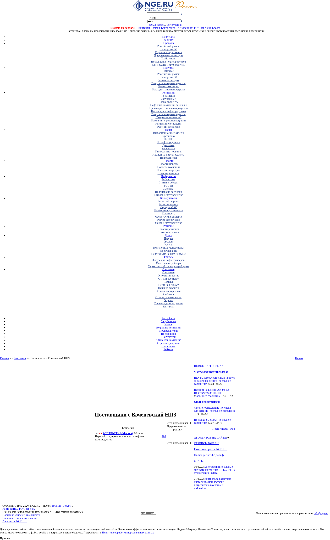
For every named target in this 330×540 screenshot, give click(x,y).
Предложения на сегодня (168, 55)
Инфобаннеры (168, 157)
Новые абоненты (168, 101)
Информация (168, 176)
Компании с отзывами (168, 123)
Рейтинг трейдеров (168, 126)
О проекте (168, 269)
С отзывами (168, 346)
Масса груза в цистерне (168, 216)
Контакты (144, 27)
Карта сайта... (10, 508)
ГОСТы (168, 185)
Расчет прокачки (168, 204)
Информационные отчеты (168, 132)
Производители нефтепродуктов (168, 108)
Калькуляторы (168, 198)
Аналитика (168, 148)
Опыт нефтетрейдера (168, 263)
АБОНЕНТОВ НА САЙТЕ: (210, 437)
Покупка (168, 67)
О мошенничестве (168, 275)
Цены (168, 129)
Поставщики (168, 333)
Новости (168, 160)
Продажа (168, 43)
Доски (168, 235)
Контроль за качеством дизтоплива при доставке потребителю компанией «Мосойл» (212, 483)
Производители (168, 330)
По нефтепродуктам (168, 142)
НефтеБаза (168, 36)
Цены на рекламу (168, 284)
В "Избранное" (184, 27)
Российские (168, 95)
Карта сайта (168, 27)
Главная (4, 358)
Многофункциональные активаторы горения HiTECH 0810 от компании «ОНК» (214, 469)
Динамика (168, 145)
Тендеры (168, 70)
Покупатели (168, 336)
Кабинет (168, 39)
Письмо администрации (168, 303)
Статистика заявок (168, 232)
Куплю (168, 241)
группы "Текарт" (62, 505)
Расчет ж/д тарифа (168, 201)
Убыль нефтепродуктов (168, 222)
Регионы (168, 225)
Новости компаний (168, 167)
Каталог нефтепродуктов (168, 194)
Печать (299, 358)
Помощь (155, 27)
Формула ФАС (168, 207)
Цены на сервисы (168, 287)
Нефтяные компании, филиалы (168, 105)
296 (164, 436)
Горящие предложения (168, 52)
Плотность (168, 213)
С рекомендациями (168, 343)
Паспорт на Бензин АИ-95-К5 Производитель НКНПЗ (211, 391)
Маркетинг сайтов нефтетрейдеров (168, 266)
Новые (168, 324)
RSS (232, 428)
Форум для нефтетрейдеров (168, 260)
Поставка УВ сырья (205, 419)
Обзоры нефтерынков (168, 291)
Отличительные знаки (168, 297)
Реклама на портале (122, 27)
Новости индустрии (168, 170)
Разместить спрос (168, 86)
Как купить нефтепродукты (168, 89)
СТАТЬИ (199, 460)
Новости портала (168, 163)
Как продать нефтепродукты (168, 64)
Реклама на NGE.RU (14, 521)
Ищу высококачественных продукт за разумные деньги (214, 379)
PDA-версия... (27, 508)
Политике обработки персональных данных (128, 532)
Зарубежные (168, 98)
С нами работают (168, 278)
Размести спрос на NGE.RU (210, 449)
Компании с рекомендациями (168, 120)
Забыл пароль (157, 24)
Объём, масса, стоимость (168, 210)
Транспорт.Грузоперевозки (168, 247)
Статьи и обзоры (168, 182)
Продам (168, 238)
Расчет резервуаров (168, 219)
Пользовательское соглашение (20, 518)
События (168, 294)
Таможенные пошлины (168, 151)
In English (214, 27)
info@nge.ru (321, 513)
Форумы (168, 256)
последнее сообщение (208, 395)
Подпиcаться (220, 428)
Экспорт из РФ (168, 49)
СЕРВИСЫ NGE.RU (206, 443)
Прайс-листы (168, 58)
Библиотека (168, 179)
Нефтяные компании (168, 327)
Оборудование (168, 250)
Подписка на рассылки (168, 191)
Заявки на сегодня (168, 80)
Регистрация (174, 24)
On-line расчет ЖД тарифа (209, 455)
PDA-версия (201, 27)
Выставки (168, 188)
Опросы (168, 300)
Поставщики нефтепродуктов (168, 61)
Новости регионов (168, 173)
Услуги (168, 244)
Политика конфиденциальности (21, 514)
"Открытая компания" (169, 117)
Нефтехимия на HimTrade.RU (168, 253)
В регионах (168, 136)
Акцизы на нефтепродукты (168, 154)
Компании (168, 92)
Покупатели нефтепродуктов (168, 83)
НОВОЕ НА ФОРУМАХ (209, 365)
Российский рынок (168, 46)
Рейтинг (168, 349)
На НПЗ (168, 139)
